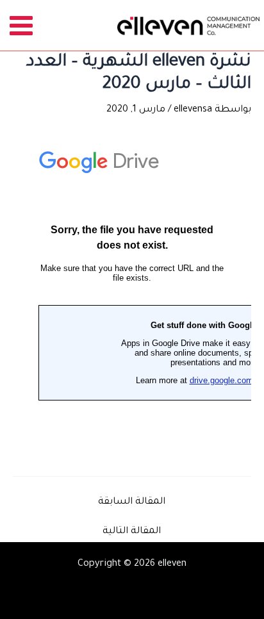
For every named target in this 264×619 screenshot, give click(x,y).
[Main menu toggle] (21, 25)
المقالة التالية (132, 532)
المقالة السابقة (131, 502)
